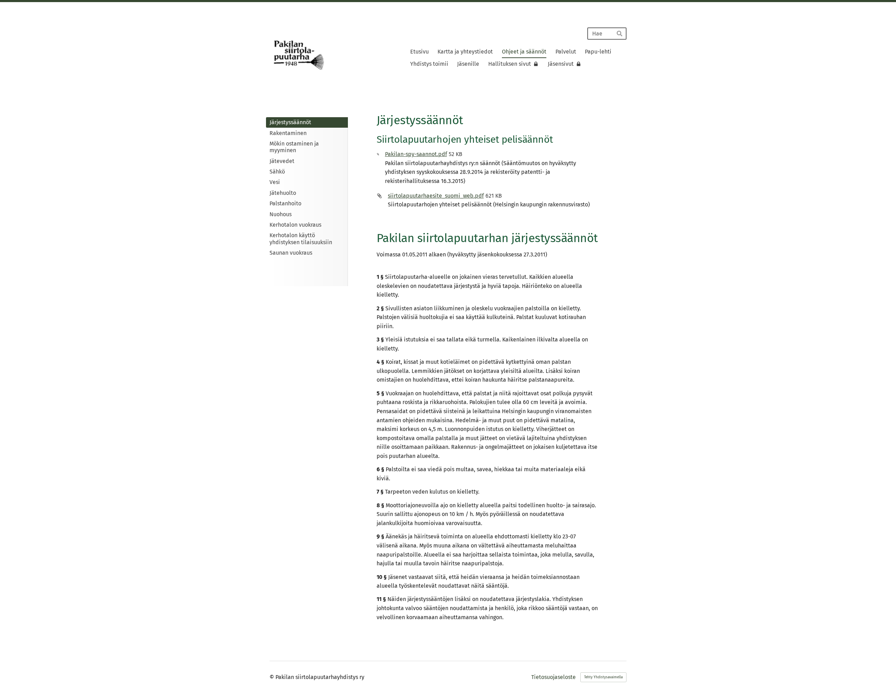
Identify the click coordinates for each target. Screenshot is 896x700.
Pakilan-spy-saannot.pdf (416, 154)
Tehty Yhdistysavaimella (603, 677)
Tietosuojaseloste (553, 677)
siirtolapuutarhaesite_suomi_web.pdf (436, 195)
